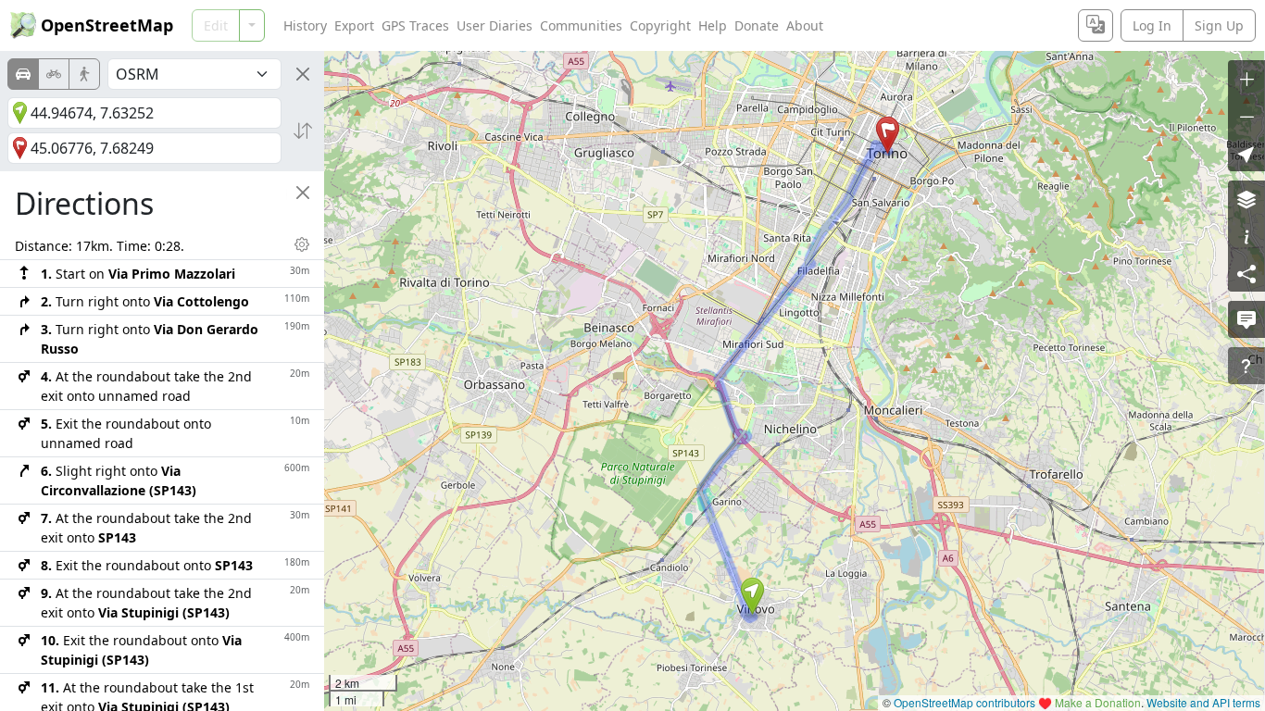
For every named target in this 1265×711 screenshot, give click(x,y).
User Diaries (494, 25)
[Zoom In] (1246, 78)
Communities (581, 25)
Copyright (660, 25)
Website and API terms (1203, 702)
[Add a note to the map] (1246, 319)
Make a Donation (1098, 702)
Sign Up (1219, 25)
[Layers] (1246, 199)
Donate (756, 25)
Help (712, 25)
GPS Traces (415, 25)
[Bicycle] (53, 74)
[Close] (303, 74)
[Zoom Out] (1246, 115)
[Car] (23, 74)
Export (354, 25)
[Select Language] (1095, 25)
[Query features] (1246, 365)
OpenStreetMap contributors (964, 702)
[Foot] (84, 74)
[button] (752, 596)
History (305, 25)
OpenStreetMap (107, 25)
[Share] (1246, 273)
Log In (1152, 25)
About (804, 25)
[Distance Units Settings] (302, 244)
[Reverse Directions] (303, 130)
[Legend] (1246, 236)
